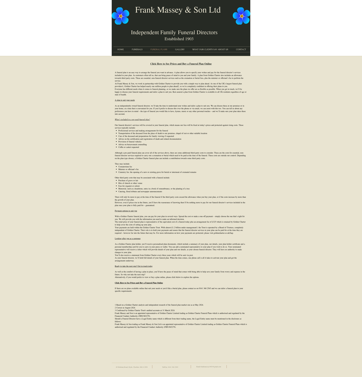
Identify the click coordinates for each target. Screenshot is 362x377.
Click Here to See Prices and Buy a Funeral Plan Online (181, 64)
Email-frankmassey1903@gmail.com (208, 366)
